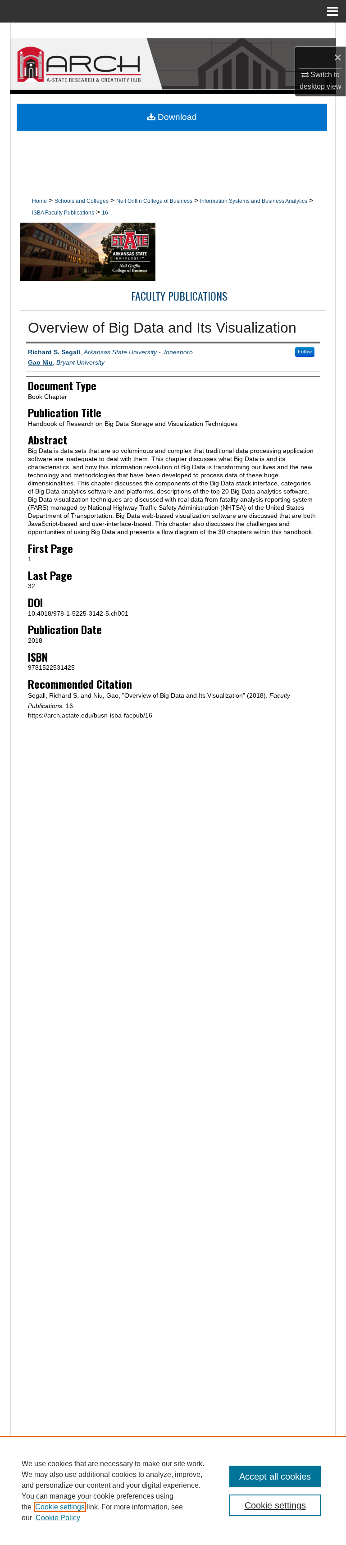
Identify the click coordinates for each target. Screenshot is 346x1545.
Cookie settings (60, 1507)
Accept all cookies (275, 1476)
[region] (173, 1490)
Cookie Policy (58, 1518)
